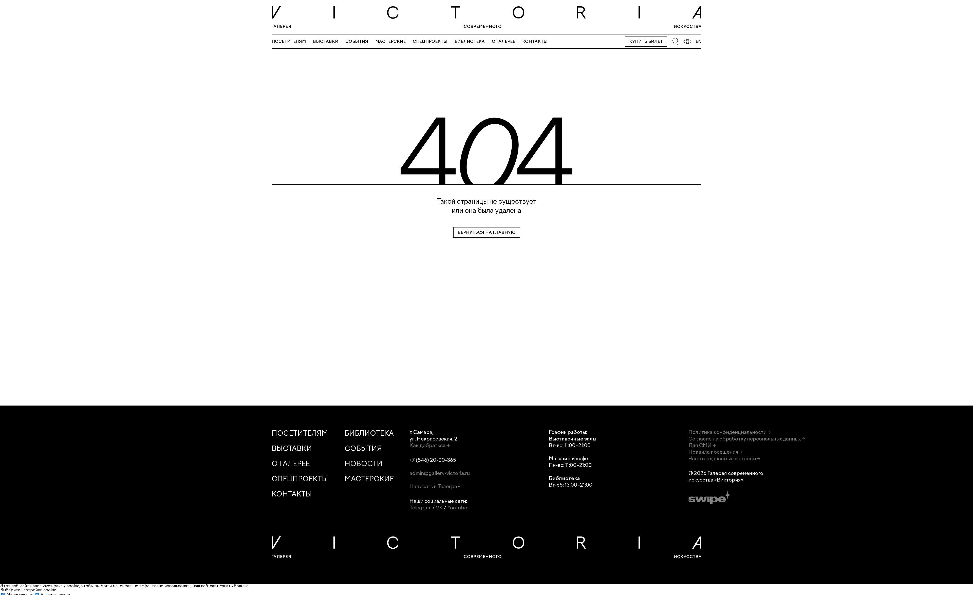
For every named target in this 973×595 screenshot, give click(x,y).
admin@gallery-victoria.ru (439, 473)
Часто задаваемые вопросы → (724, 458)
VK (439, 508)
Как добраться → (429, 445)
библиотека (470, 41)
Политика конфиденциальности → (729, 432)
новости (363, 463)
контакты (535, 41)
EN (698, 41)
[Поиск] (675, 41)
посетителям (289, 41)
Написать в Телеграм (435, 486)
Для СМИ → (702, 445)
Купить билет (646, 41)
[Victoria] (486, 17)
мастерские (390, 41)
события (356, 41)
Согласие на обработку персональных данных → (746, 439)
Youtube (457, 508)
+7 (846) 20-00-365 (432, 460)
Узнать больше (234, 585)
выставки (325, 41)
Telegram (420, 508)
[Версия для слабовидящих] (687, 41)
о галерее (503, 41)
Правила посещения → (715, 452)
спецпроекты (430, 41)
